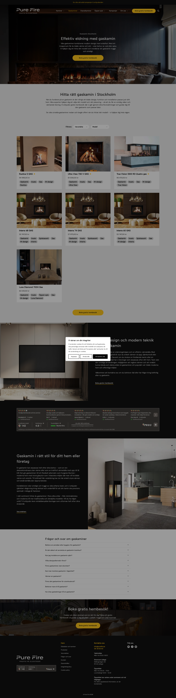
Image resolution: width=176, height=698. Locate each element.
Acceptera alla (100, 356)
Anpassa (74, 356)
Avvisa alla (86, 356)
